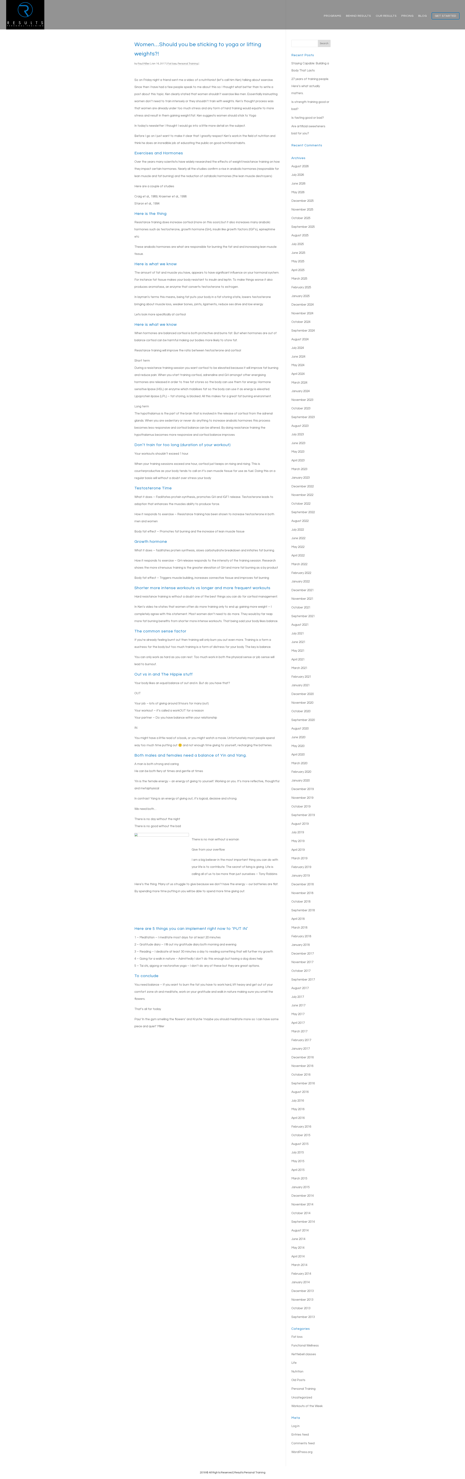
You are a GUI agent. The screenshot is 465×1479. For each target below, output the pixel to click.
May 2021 (297, 650)
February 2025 (301, 287)
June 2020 (298, 737)
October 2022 (300, 503)
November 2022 (302, 495)
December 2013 (302, 1291)
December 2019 (302, 789)
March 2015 (299, 1178)
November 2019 (302, 797)
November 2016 (302, 1066)
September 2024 (303, 330)
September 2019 (303, 815)
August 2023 (300, 426)
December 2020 (302, 694)
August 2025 (300, 235)
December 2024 (302, 304)
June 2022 (298, 538)
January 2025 (300, 296)
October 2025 (300, 218)
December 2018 (302, 884)
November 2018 (302, 893)
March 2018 (299, 927)
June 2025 (298, 252)
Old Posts (298, 1380)
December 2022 (302, 486)
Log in (295, 1426)
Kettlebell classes (303, 1354)
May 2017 (297, 1014)
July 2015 (297, 1152)
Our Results (386, 16)
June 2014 (298, 1239)
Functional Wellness (305, 1345)
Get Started (445, 15)
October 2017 (300, 971)
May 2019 (297, 841)
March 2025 (299, 278)
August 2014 (300, 1230)
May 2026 (297, 192)
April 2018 (298, 919)
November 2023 (302, 400)
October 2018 (300, 901)
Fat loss (172, 63)
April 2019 (298, 849)
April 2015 (298, 1170)
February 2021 (301, 676)
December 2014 (302, 1195)
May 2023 (297, 451)
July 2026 (297, 175)
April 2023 (298, 460)
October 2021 (300, 607)
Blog (422, 16)
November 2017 (302, 962)
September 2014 (303, 1221)
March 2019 (299, 858)
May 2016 (297, 1109)
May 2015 (297, 1161)
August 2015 (300, 1144)
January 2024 (300, 391)
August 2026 (300, 166)
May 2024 (297, 365)
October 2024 (300, 322)
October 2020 (300, 711)
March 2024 (299, 382)
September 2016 (303, 1083)
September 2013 (303, 1317)
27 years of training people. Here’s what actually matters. (310, 86)
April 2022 (298, 555)
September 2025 (303, 227)
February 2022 (301, 573)
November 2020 (302, 702)
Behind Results (358, 16)
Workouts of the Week (307, 1406)
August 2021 (300, 624)
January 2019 (300, 875)
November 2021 (302, 598)
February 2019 (301, 867)
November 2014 (302, 1204)
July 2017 (297, 997)
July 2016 (297, 1100)
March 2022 (299, 564)
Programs (332, 16)
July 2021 (297, 633)
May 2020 (297, 746)
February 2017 (301, 1040)
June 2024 (298, 356)
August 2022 (300, 521)
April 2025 (298, 270)
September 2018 (303, 910)
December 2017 (302, 953)
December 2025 (302, 201)
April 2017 (298, 1023)
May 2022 (297, 547)
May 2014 (297, 1247)
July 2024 (297, 348)
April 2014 (298, 1256)
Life (294, 1362)
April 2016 (298, 1118)
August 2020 (300, 728)
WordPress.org (301, 1452)
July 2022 (297, 529)
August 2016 (300, 1092)
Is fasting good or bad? (307, 117)
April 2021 (298, 659)
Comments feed (303, 1443)
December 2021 (302, 590)
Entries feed (300, 1434)
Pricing (407, 16)
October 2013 (300, 1308)
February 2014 (301, 1273)
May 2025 (297, 261)
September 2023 (303, 417)
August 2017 (300, 988)
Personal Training (188, 63)
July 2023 (297, 434)
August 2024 (300, 339)
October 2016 (300, 1074)
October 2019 (300, 806)
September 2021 (303, 616)
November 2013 (302, 1299)
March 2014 (299, 1265)
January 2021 (300, 685)
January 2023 (300, 477)
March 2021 (299, 668)
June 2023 (298, 443)
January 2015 (300, 1187)
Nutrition (297, 1371)
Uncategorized (301, 1397)
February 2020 (301, 771)
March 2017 (299, 1031)
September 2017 (303, 979)
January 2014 (300, 1282)
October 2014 (300, 1213)
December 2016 (302, 1057)
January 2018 (300, 945)
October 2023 (300, 408)
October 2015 (300, 1135)
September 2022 (303, 512)
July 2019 (297, 832)
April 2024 (298, 374)
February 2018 (301, 936)
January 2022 (300, 581)
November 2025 (302, 209)
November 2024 (302, 313)
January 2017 (300, 1048)
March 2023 (299, 469)
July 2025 (297, 244)
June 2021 (298, 642)
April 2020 (298, 754)
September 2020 (303, 720)
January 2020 (300, 780)
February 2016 (301, 1126)
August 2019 (300, 823)
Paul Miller (143, 63)
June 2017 (298, 1005)
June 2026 (298, 183)
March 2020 (299, 763)
